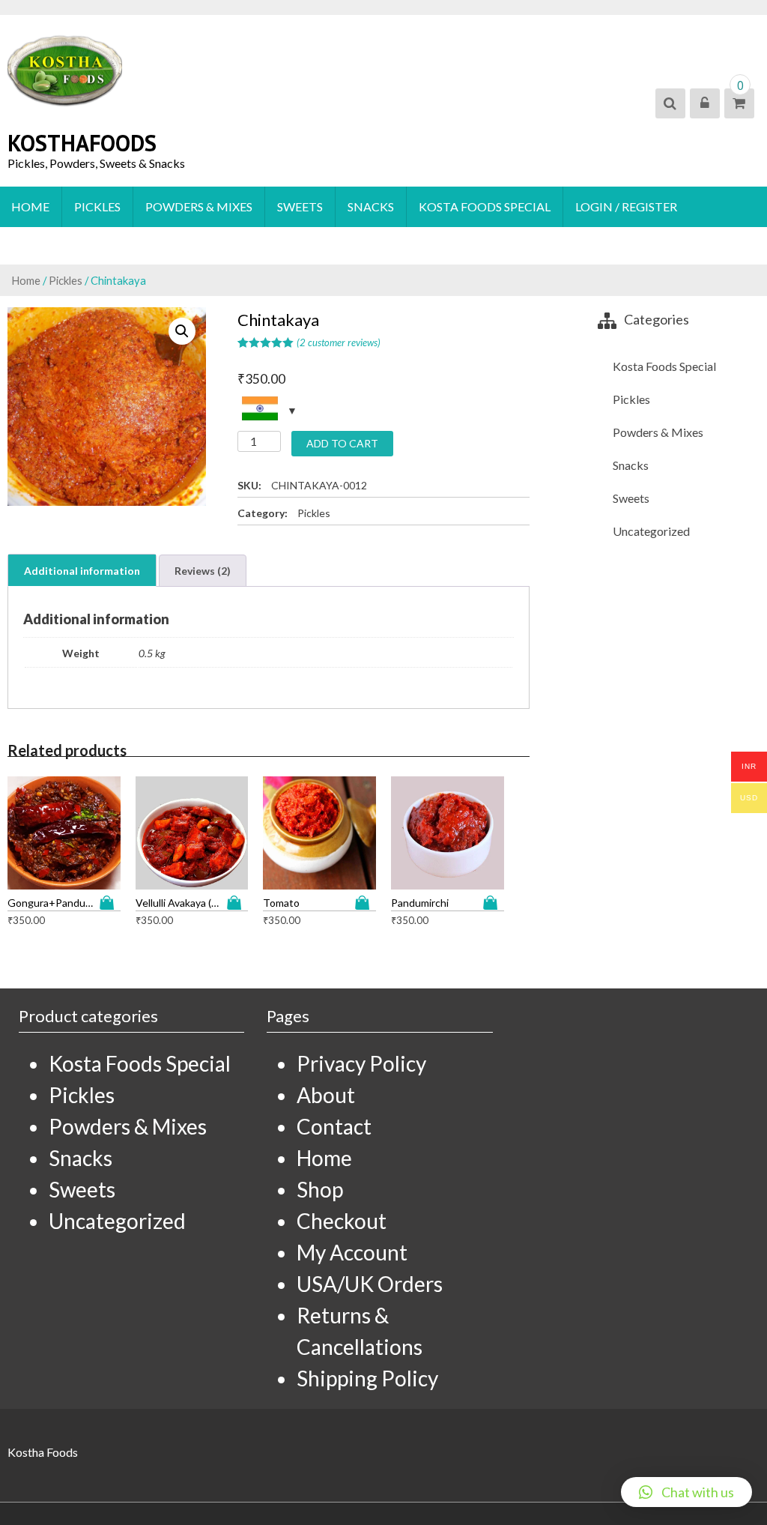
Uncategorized (651, 531)
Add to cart (342, 443)
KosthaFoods (82, 142)
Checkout (341, 1220)
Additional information (82, 570)
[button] (686, 1492)
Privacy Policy (361, 1063)
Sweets (300, 206)
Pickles (97, 206)
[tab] (82, 570)
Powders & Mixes (198, 206)
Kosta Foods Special (485, 206)
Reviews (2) (203, 570)
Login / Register (626, 206)
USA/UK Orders (370, 1283)
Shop (320, 1189)
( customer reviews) (339, 342)
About (326, 1095)
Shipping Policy (367, 1378)
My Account (352, 1252)
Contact (334, 1126)
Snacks (371, 206)
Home (30, 206)
